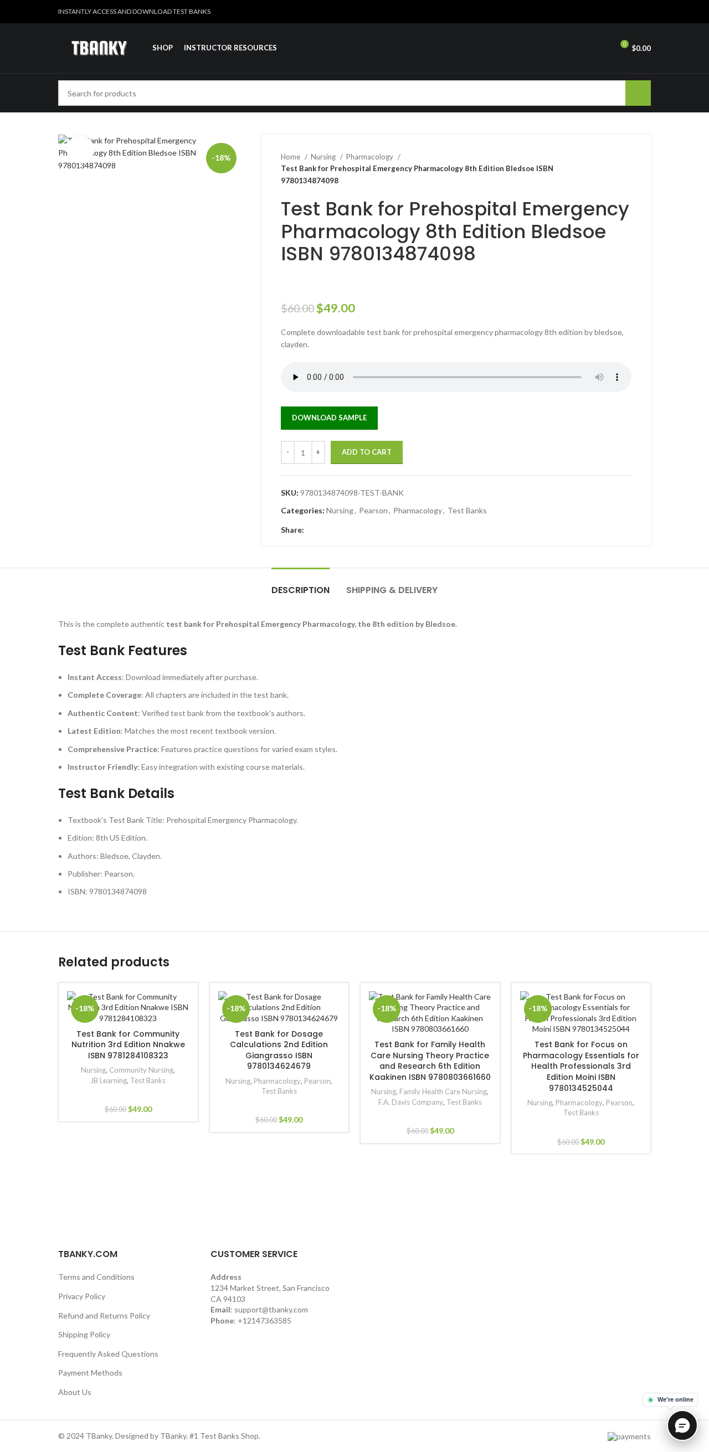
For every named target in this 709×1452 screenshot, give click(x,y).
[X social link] (619, 11)
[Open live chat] (682, 1425)
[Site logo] (99, 47)
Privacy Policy (81, 1296)
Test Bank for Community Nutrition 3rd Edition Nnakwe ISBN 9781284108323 (128, 1044)
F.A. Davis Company (410, 1102)
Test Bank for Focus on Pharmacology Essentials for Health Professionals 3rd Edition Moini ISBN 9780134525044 (581, 1066)
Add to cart (367, 451)
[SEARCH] (638, 93)
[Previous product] (603, 168)
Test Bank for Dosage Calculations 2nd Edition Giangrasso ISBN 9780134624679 (279, 1050)
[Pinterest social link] (631, 11)
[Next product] (625, 168)
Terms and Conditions (96, 1276)
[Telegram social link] (364, 530)
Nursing (324, 156)
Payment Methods (90, 1372)
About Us (74, 1392)
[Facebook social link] (313, 530)
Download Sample (329, 417)
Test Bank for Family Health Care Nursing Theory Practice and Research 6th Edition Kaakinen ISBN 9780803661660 (430, 1061)
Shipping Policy (84, 1334)
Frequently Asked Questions (108, 1353)
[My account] (599, 48)
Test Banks (467, 510)
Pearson (373, 510)
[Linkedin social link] (644, 11)
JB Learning (108, 1080)
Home (291, 156)
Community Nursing (141, 1069)
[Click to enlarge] (80, 149)
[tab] (300, 584)
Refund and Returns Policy (104, 1315)
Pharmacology (370, 156)
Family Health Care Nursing (443, 1091)
